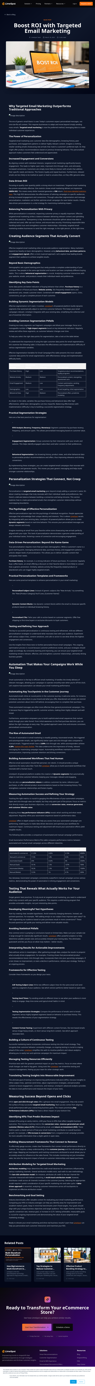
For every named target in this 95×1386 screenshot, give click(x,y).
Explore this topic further (24, 746)
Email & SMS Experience (48, 1361)
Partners (48, 4)
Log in (75, 4)
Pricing (38, 4)
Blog (78, 1354)
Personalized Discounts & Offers (51, 1364)
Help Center (81, 1364)
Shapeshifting (82, 1358)
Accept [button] (73, 1381)
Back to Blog (11, 15)
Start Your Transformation (35, 1327)
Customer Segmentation (48, 1358)
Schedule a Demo (63, 1327)
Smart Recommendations (49, 1354)
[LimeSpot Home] (9, 1351)
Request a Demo (86, 4)
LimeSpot (48, 306)
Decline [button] (81, 1381)
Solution (27, 4)
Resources (60, 4)
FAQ (78, 1361)
